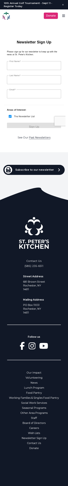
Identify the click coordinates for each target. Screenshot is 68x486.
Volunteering (34, 377)
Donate (51, 15)
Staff (34, 417)
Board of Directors (34, 423)
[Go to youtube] (43, 346)
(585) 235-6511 (34, 266)
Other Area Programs (34, 412)
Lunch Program (34, 387)
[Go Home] (34, 233)
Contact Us (34, 261)
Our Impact (34, 372)
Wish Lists (34, 433)
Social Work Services (34, 402)
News (34, 382)
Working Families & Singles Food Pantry (34, 397)
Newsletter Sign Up (34, 438)
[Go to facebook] (22, 346)
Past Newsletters (39, 137)
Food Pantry (34, 392)
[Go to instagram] (32, 346)
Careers (34, 428)
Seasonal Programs (34, 407)
